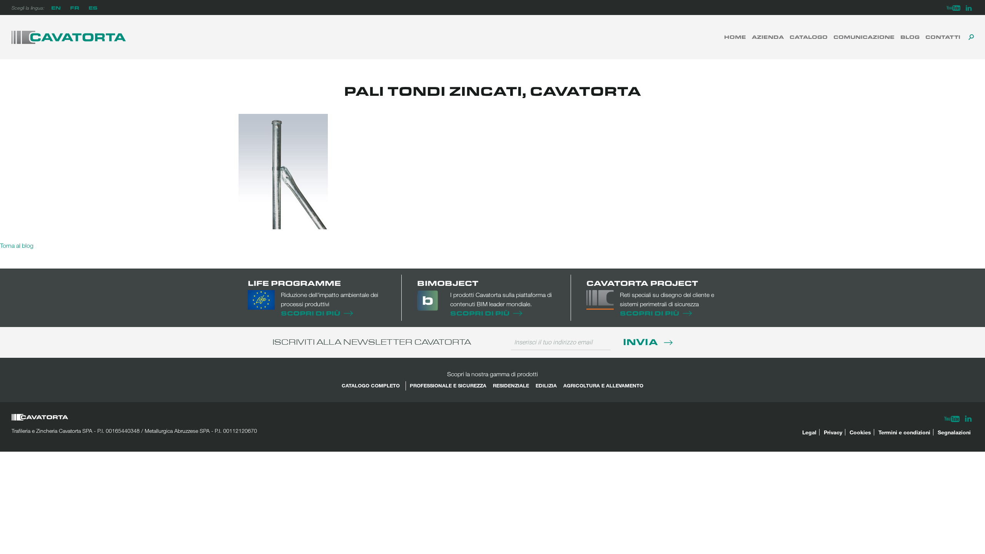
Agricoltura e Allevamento (603, 385)
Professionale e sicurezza (448, 385)
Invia (641, 341)
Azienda (768, 36)
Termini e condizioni (904, 432)
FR (74, 7)
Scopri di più (310, 313)
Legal (809, 432)
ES (92, 7)
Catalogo (809, 36)
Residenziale (511, 385)
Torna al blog (16, 245)
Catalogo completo (371, 385)
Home (735, 36)
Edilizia (546, 385)
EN (56, 7)
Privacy (833, 432)
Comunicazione (864, 36)
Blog (910, 36)
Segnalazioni (954, 432)
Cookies (860, 432)
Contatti (942, 36)
